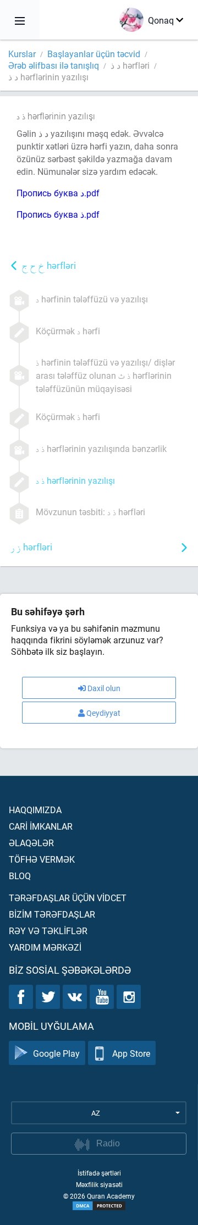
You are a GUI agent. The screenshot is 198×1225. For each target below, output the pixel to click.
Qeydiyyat (103, 713)
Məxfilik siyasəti (99, 1184)
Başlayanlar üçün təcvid (93, 53)
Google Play (56, 1053)
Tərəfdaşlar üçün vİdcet (68, 897)
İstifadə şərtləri (99, 1172)
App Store (131, 1053)
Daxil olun (103, 688)
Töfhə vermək (42, 859)
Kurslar (22, 53)
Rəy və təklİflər (48, 930)
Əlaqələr (31, 842)
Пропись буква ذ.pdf (58, 214)
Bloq (20, 875)
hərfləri (49, 266)
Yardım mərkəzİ (45, 947)
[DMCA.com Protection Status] (99, 1205)
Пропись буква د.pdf (58, 192)
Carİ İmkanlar (41, 826)
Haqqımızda (35, 809)
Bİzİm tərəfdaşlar (52, 914)
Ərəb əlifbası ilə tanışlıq (53, 65)
